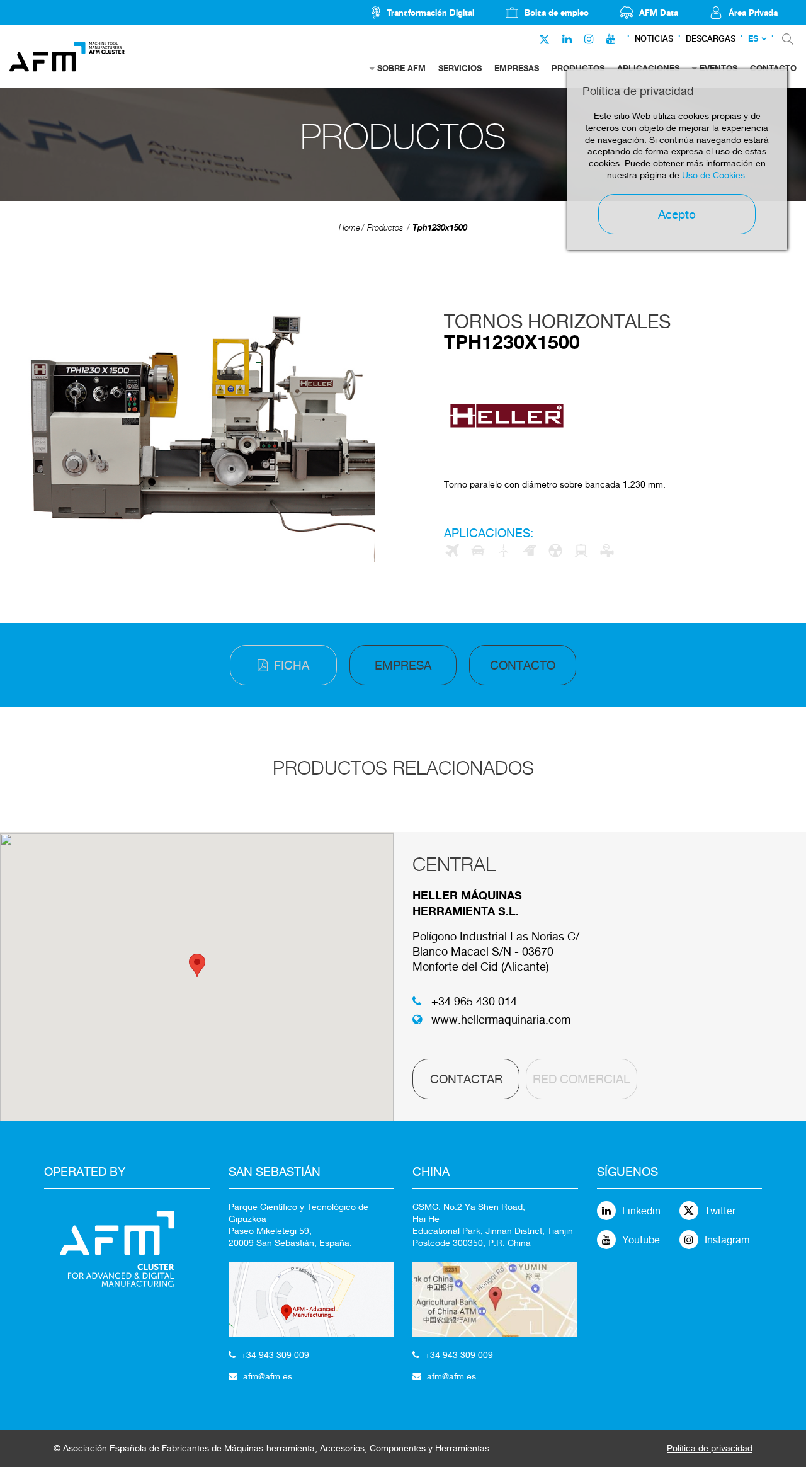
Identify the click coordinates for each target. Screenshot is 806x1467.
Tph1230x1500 (439, 227)
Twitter (720, 1211)
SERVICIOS (460, 68)
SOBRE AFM (401, 68)
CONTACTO (522, 665)
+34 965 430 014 (474, 1001)
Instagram (727, 1240)
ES (753, 39)
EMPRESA (403, 665)
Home (349, 227)
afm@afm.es (267, 1376)
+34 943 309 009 (275, 1355)
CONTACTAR (466, 1079)
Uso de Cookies (713, 175)
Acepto (677, 214)
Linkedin (641, 1211)
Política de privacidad (709, 1448)
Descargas (710, 38)
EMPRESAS (516, 68)
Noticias (654, 38)
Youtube (641, 1240)
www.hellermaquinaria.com (500, 1019)
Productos (385, 227)
